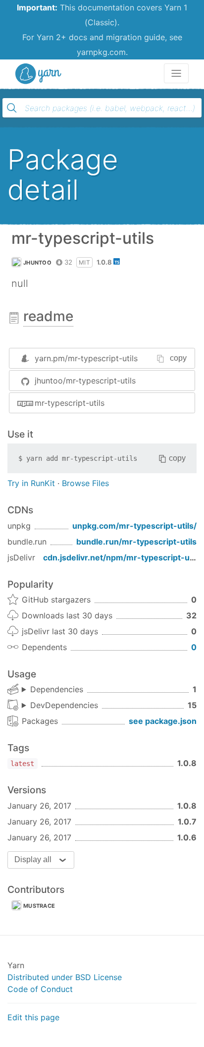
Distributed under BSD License (64, 977)
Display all (32, 859)
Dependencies (56, 689)
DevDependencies (64, 705)
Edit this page (33, 1017)
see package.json (163, 721)
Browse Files (85, 483)
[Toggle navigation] (176, 73)
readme (48, 316)
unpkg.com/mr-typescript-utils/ (134, 526)
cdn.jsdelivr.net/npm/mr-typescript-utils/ (123, 557)
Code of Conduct (40, 989)
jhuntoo (37, 262)
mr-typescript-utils (69, 403)
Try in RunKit (31, 483)
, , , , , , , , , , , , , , (60, 705)
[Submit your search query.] (12, 108)
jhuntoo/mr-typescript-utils (85, 381)
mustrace (39, 905)
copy (178, 358)
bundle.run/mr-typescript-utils (136, 542)
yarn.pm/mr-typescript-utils (86, 358)
